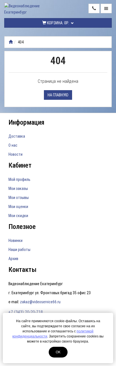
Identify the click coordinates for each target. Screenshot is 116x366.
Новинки (15, 240)
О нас (12, 145)
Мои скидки (18, 215)
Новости (15, 154)
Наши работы (19, 249)
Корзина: (57, 23)
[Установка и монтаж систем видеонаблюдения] (11, 42)
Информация (26, 122)
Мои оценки (18, 206)
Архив (13, 258)
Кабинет (20, 165)
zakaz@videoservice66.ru (40, 302)
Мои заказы (18, 188)
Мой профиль (19, 179)
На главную (58, 95)
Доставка (16, 136)
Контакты (22, 270)
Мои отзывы (18, 197)
